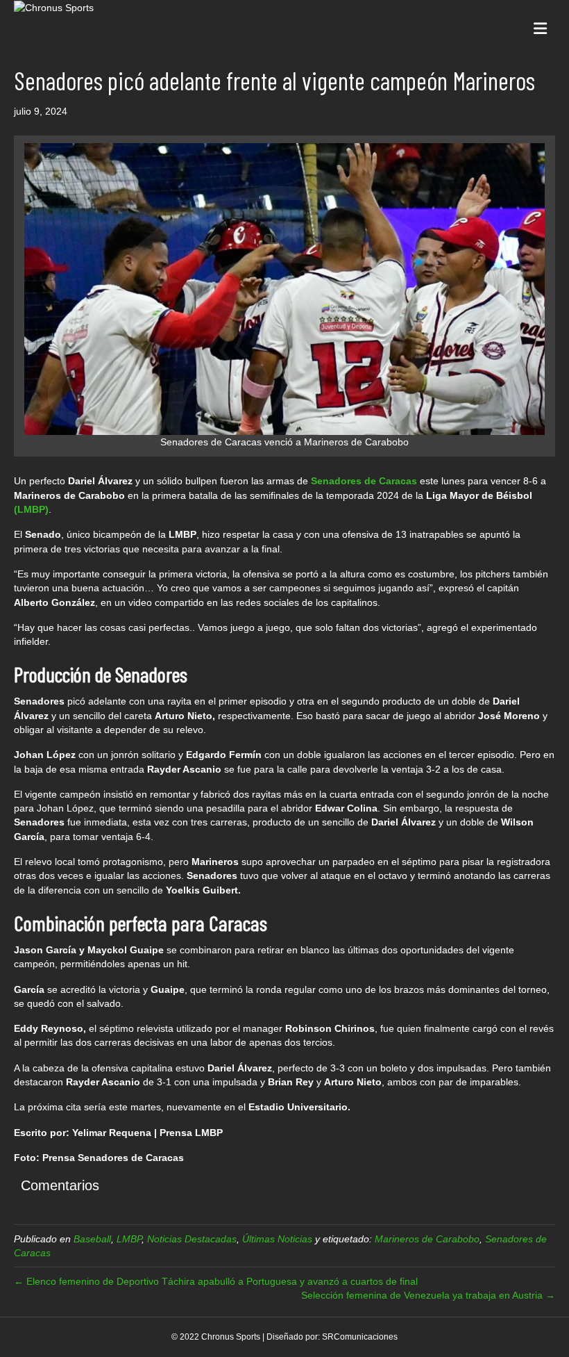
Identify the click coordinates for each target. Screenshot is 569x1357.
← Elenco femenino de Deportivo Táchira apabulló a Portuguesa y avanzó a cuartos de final (216, 1281)
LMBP (129, 1238)
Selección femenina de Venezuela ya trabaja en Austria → (428, 1295)
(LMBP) (31, 509)
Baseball (92, 1238)
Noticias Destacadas (192, 1238)
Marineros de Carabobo (427, 1238)
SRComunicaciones (360, 1337)
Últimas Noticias (277, 1238)
